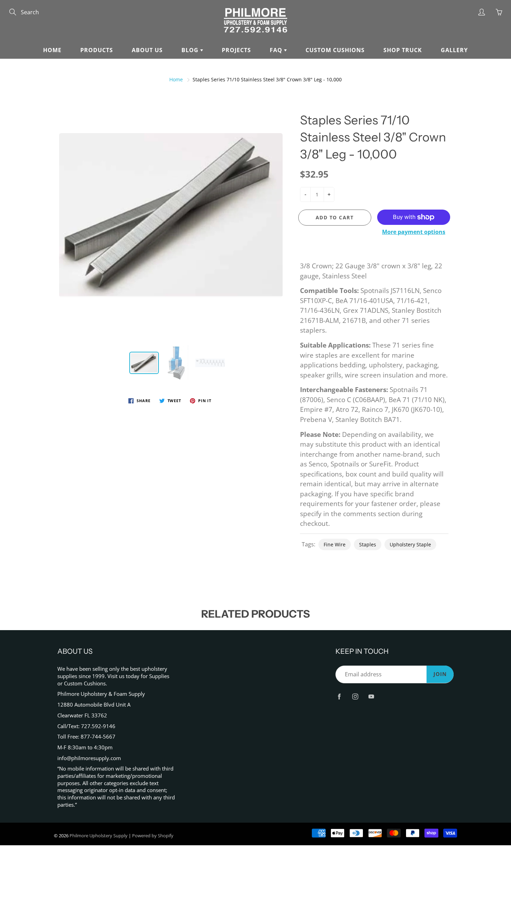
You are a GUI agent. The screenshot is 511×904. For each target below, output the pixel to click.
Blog (190, 50)
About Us (147, 50)
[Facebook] (339, 696)
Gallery (454, 50)
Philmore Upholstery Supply (99, 835)
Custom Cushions (335, 50)
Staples (367, 544)
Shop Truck (402, 50)
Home (52, 50)
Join (440, 674)
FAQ (277, 50)
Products (96, 50)
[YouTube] (371, 696)
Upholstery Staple (410, 544)
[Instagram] (355, 696)
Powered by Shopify (152, 835)
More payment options (413, 232)
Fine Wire (335, 544)
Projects (236, 50)
